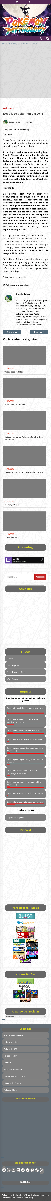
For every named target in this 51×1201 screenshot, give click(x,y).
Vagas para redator (13, 372)
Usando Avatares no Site (14, 1076)
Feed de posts (13, 665)
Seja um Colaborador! (13, 1069)
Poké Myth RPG (10, 1049)
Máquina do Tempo (12, 1083)
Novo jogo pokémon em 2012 (23, 113)
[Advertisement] (25, 72)
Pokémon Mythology (11, 1195)
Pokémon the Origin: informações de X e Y (24, 472)
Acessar (10, 658)
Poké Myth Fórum (11, 1042)
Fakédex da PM (10, 1056)
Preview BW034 (11, 505)
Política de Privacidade (13, 1035)
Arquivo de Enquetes (15, 817)
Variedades (8, 108)
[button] (41, 38)
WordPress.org (13, 679)
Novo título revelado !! (14, 404)
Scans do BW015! (12, 537)
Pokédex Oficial (10, 1090)
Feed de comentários (16, 672)
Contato (7, 1062)
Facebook (25, 1181)
